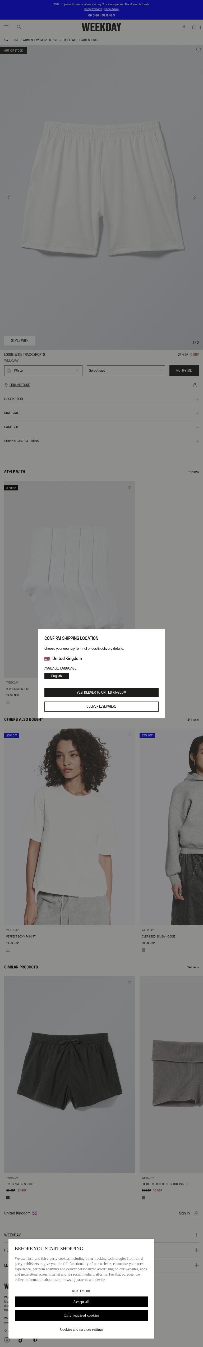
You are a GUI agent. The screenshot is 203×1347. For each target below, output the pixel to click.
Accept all (81, 1302)
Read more (81, 1291)
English (56, 676)
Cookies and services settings (81, 1329)
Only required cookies (81, 1315)
